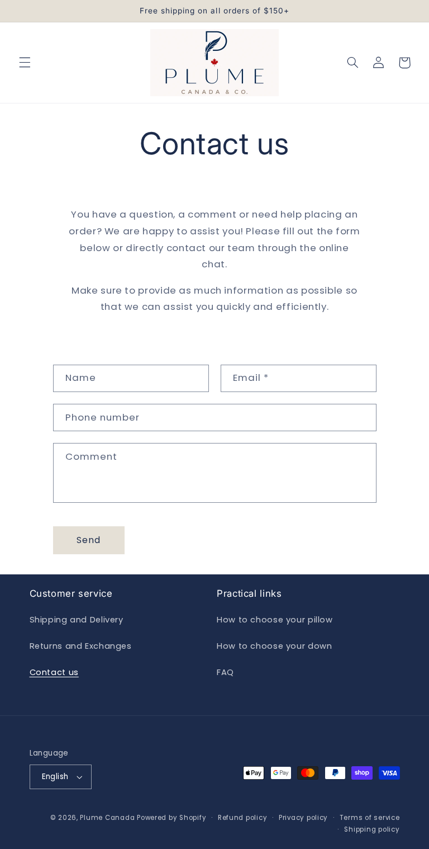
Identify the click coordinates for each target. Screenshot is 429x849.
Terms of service (370, 817)
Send (89, 540)
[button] (24, 63)
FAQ (225, 672)
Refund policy (243, 817)
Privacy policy (303, 817)
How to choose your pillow (275, 619)
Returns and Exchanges (81, 646)
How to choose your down (274, 646)
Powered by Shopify (171, 817)
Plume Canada (107, 817)
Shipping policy (371, 829)
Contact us (54, 672)
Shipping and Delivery (76, 619)
